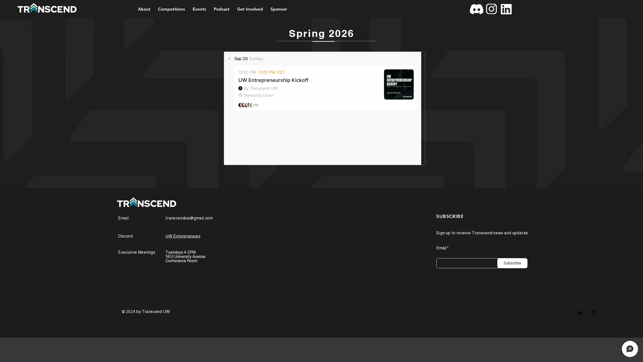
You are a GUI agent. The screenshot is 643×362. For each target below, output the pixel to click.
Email (441, 248)
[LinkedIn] (580, 312)
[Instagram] (594, 312)
